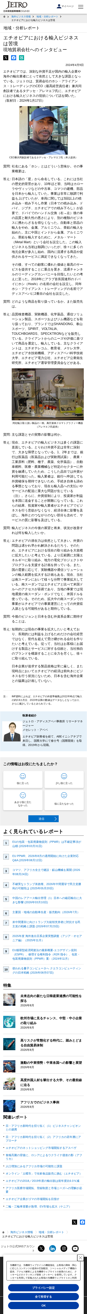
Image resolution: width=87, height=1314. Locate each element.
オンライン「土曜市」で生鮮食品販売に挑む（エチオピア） (44, 1173)
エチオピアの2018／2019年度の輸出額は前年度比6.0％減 (42, 1180)
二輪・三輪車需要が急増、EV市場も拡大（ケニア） (39, 1206)
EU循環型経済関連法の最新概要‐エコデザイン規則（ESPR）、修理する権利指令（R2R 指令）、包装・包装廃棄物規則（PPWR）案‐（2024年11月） (46, 954)
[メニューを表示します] (81, 7)
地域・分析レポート (47, 16)
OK (43, 1305)
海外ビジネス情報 (21, 16)
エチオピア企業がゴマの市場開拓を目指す (32, 1199)
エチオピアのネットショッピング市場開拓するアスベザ (41, 1147)
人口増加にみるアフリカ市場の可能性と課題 (34, 1166)
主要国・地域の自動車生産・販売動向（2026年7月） (46, 912)
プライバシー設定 (43, 1287)
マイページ (68, 6)
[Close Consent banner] (80, 1258)
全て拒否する (43, 1296)
